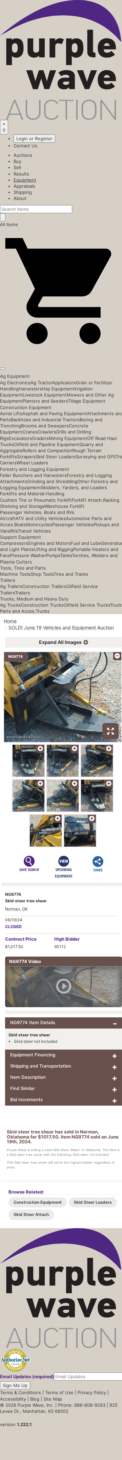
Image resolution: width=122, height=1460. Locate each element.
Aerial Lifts (11, 413)
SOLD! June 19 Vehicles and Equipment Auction (61, 627)
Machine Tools (15, 574)
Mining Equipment (68, 438)
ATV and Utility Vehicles (41, 518)
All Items (9, 224)
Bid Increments (26, 1099)
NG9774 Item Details (32, 1022)
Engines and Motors (49, 543)
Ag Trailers (11, 586)
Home (10, 621)
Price (21, 939)
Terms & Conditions (20, 1392)
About (20, 198)
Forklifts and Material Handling (32, 493)
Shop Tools (42, 574)
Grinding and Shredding (52, 481)
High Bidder (67, 939)
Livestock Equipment (45, 395)
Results (21, 174)
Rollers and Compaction (47, 450)
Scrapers (26, 456)
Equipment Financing (32, 1054)
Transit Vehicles (34, 531)
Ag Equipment (15, 376)
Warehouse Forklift (64, 506)
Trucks (42, 611)
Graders (40, 438)
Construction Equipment (26, 407)
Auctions (23, 155)
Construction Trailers (44, 586)
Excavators (20, 438)
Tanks (66, 555)
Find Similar (22, 1088)
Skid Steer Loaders (56, 456)
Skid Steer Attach (31, 1214)
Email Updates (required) (27, 1376)
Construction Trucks (42, 605)
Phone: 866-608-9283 (81, 1405)
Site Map (52, 1399)
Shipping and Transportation (40, 1066)
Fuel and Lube (86, 543)
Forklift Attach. (87, 500)
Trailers (7, 580)
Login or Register (34, 138)
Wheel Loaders (32, 462)
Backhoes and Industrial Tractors (45, 419)
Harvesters (30, 388)
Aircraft (8, 518)
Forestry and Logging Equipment (34, 469)
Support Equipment (20, 537)
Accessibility (13, 1399)
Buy (17, 161)
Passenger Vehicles (73, 524)
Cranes (30, 432)
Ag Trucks (10, 605)
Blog (34, 1399)
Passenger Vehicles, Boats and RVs (37, 512)
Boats (20, 524)
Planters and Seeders (45, 401)
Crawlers (47, 432)
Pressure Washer (28, 555)
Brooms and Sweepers (45, 425)
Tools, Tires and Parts (23, 568)
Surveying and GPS (96, 456)
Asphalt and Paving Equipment (54, 413)
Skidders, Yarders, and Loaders (74, 487)
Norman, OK (16, 908)
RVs (14, 531)
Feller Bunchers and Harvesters (33, 475)
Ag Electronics (15, 382)
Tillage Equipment (86, 401)
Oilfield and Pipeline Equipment (47, 444)
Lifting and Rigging (53, 549)
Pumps (53, 555)
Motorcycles (39, 524)
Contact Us (25, 145)
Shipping (23, 192)
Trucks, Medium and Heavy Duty (34, 599)
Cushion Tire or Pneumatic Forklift (36, 500)
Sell (17, 167)
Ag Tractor (41, 382)
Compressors (14, 543)
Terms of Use (59, 1392)
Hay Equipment (58, 388)
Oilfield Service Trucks (87, 605)
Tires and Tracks (71, 574)
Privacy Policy (92, 1392)
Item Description (28, 1077)
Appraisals (24, 186)
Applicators (64, 382)
